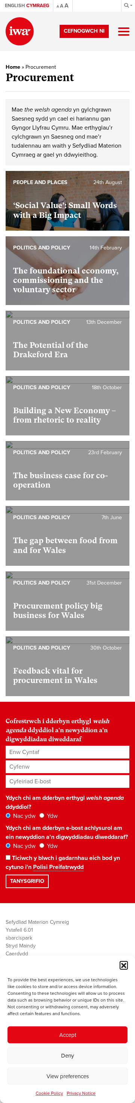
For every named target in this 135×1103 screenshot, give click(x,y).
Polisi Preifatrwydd (58, 867)
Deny (67, 1055)
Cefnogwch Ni (84, 31)
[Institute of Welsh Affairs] (20, 31)
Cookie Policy (49, 1093)
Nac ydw (24, 816)
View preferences (67, 1076)
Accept (67, 1035)
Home (13, 67)
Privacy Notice (81, 1093)
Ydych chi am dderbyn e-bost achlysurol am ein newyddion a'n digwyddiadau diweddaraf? (67, 832)
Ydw (51, 816)
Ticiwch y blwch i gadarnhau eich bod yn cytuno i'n (63, 862)
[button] (124, 965)
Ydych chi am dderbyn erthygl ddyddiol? (65, 802)
